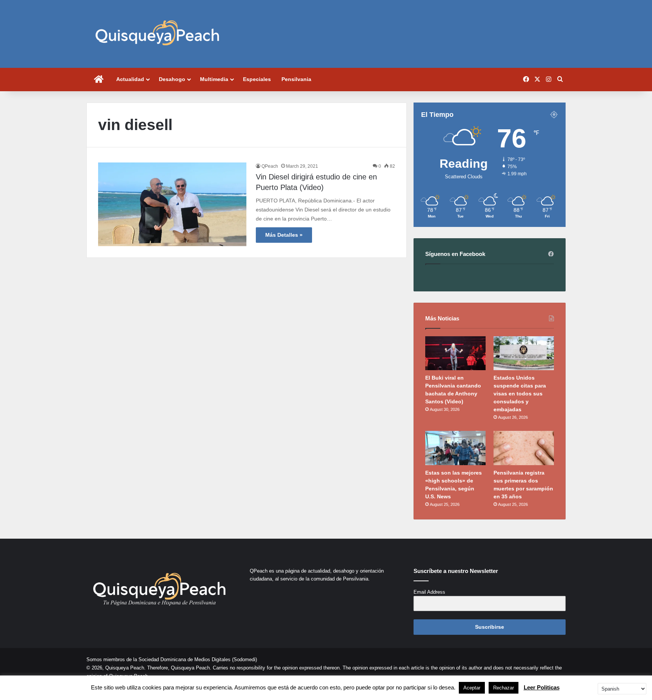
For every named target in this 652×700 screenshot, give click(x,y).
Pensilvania (296, 79)
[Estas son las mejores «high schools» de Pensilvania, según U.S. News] (455, 448)
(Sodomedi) (244, 659)
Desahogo (172, 79)
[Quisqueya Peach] (157, 34)
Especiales (257, 79)
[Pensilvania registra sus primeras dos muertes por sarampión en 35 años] (524, 448)
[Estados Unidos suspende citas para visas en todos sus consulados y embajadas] (524, 353)
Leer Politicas (542, 687)
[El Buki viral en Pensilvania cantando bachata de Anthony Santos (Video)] (455, 353)
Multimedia (214, 79)
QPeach (269, 166)
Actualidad (130, 79)
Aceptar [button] (471, 688)
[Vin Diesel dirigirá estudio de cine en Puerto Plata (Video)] (172, 204)
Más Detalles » (284, 235)
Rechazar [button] (503, 688)
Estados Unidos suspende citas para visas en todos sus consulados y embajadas (520, 393)
